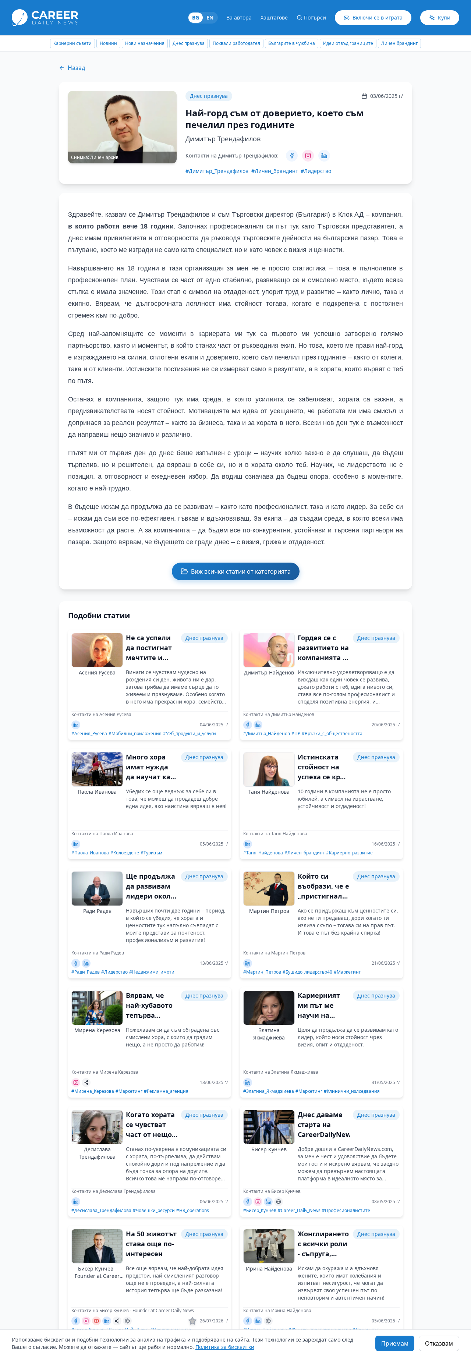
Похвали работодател (190, 43)
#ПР (295, 734)
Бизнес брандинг (398, 43)
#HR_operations (192, 1210)
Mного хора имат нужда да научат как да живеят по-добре (150, 776)
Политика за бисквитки (224, 1346)
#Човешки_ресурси (154, 1210)
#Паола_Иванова (90, 853)
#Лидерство (316, 170)
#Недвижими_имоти (151, 972)
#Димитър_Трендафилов (216, 170)
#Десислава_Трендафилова (101, 1210)
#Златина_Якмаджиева (268, 1091)
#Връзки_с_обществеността (332, 734)
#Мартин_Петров (262, 972)
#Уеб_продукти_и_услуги (189, 734)
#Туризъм (151, 853)
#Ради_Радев (85, 972)
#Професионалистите (346, 1210)
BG (195, 17)
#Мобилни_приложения (135, 734)
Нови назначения (98, 43)
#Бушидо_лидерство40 (307, 972)
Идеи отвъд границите (302, 43)
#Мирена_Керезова (92, 1091)
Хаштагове (274, 17)
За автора (239, 17)
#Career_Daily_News (299, 1210)
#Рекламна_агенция (166, 1091)
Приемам (394, 1343)
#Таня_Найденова (263, 853)
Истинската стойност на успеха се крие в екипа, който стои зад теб (323, 776)
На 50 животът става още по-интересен (151, 1243)
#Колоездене (124, 853)
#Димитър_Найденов (266, 734)
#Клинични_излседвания (352, 1091)
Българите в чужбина (245, 43)
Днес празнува (143, 43)
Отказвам (439, 1343)
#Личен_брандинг (274, 170)
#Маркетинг (347, 972)
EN (209, 17)
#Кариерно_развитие (349, 853)
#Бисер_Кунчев (259, 1210)
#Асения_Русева (89, 734)
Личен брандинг (353, 43)
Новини (62, 43)
